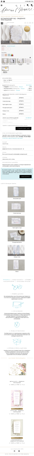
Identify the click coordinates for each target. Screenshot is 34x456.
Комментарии (9, 281)
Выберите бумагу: (8, 85)
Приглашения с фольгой (17, 16)
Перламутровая (8, 88)
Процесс (6, 279)
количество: (7, 78)
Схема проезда (6, 101)
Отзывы (28, 279)
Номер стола (6, 111)
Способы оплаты (23, 281)
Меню (4, 114)
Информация (11, 46)
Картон (6, 90)
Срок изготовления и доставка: (12, 133)
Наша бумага (17, 279)
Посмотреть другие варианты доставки (12, 138)
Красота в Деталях (5, 16)
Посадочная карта (7, 107)
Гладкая (6, 86)
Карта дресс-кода (7, 104)
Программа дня (6, 98)
